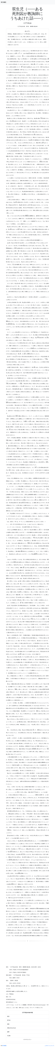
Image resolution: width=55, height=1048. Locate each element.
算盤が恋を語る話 (11, 1028)
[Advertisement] (27, 954)
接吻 (8, 1024)
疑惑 (8, 1016)
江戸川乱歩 (27, 23)
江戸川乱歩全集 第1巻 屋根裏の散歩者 (27, 26)
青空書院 (3, 2)
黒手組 (8, 1020)
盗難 (8, 1031)
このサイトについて (49, 1045)
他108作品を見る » (27, 1039)
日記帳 (8, 1035)
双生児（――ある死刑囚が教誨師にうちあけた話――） (27, 13)
